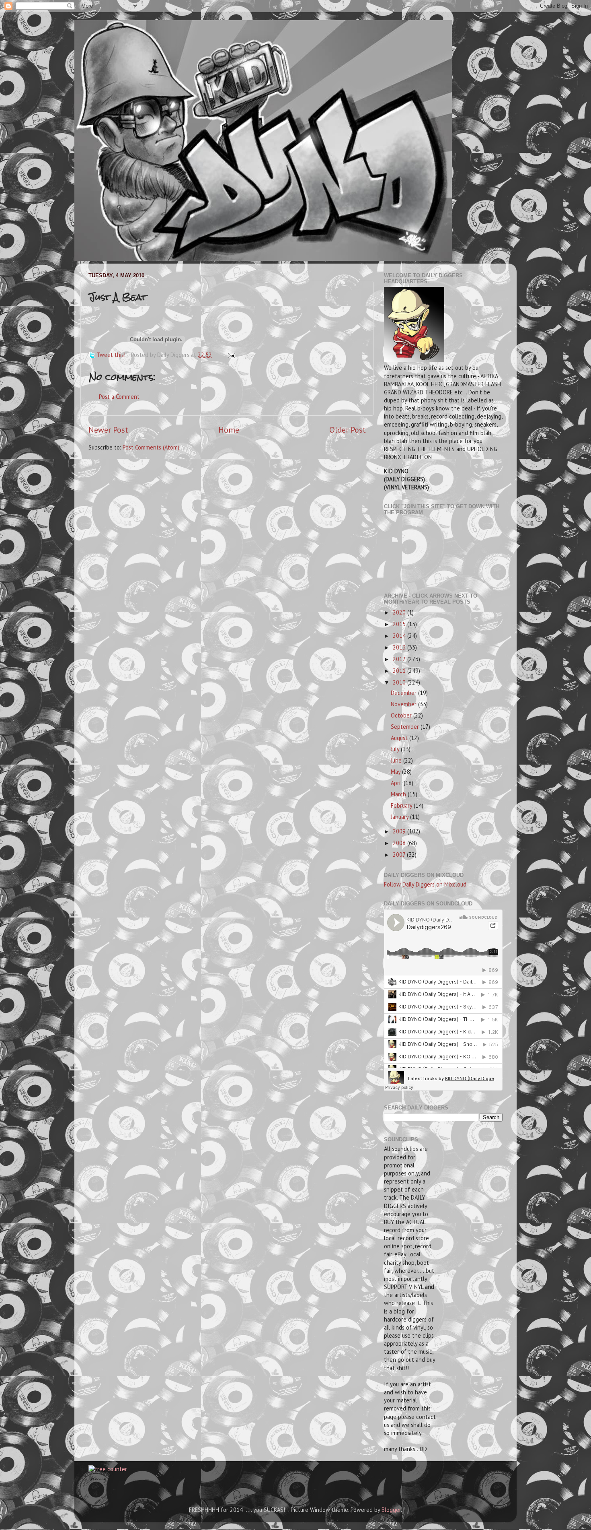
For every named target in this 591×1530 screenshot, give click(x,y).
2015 (400, 624)
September (406, 726)
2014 (400, 635)
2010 (400, 682)
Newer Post (108, 429)
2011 (400, 670)
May (396, 771)
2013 (400, 647)
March (399, 794)
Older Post (347, 429)
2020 (400, 612)
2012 (400, 659)
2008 (400, 843)
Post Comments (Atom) (151, 447)
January (400, 817)
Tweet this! (111, 355)
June (397, 760)
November (404, 704)
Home (228, 429)
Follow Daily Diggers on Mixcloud (425, 884)
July (396, 749)
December (404, 693)
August (400, 738)
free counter (97, 1478)
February (402, 805)
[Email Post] (230, 355)
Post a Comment (119, 396)
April (397, 783)
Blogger (391, 1510)
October (402, 715)
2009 (400, 831)
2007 (400, 854)
